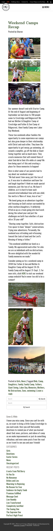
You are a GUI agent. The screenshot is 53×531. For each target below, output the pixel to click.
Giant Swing (13, 387)
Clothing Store (15, 2)
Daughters (12, 384)
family (20, 384)
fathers (38, 384)
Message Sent (12, 496)
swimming (31, 390)
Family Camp (29, 384)
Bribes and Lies (12, 480)
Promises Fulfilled (13, 493)
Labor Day (23, 387)
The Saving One (12, 509)
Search (42, 398)
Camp (40, 381)
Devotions (10, 453)
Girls (18, 381)
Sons (24, 390)
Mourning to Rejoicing (15, 483)
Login (3, 2)
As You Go (10, 474)
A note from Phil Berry (15, 471)
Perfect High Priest (14, 515)
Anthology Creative (19, 525)
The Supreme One (13, 512)
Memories (32, 387)
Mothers (40, 387)
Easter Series (11, 456)
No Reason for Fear (14, 487)
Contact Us (25, 2)
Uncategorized (12, 463)
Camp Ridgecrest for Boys (37, 2)
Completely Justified (14, 505)
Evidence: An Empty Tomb (16, 490)
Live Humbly (11, 499)
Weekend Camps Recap (23, 25)
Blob (35, 381)
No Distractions (14, 390)
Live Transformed (13, 502)
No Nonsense (11, 477)
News (23, 381)
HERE (24, 273)
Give (8, 2)
